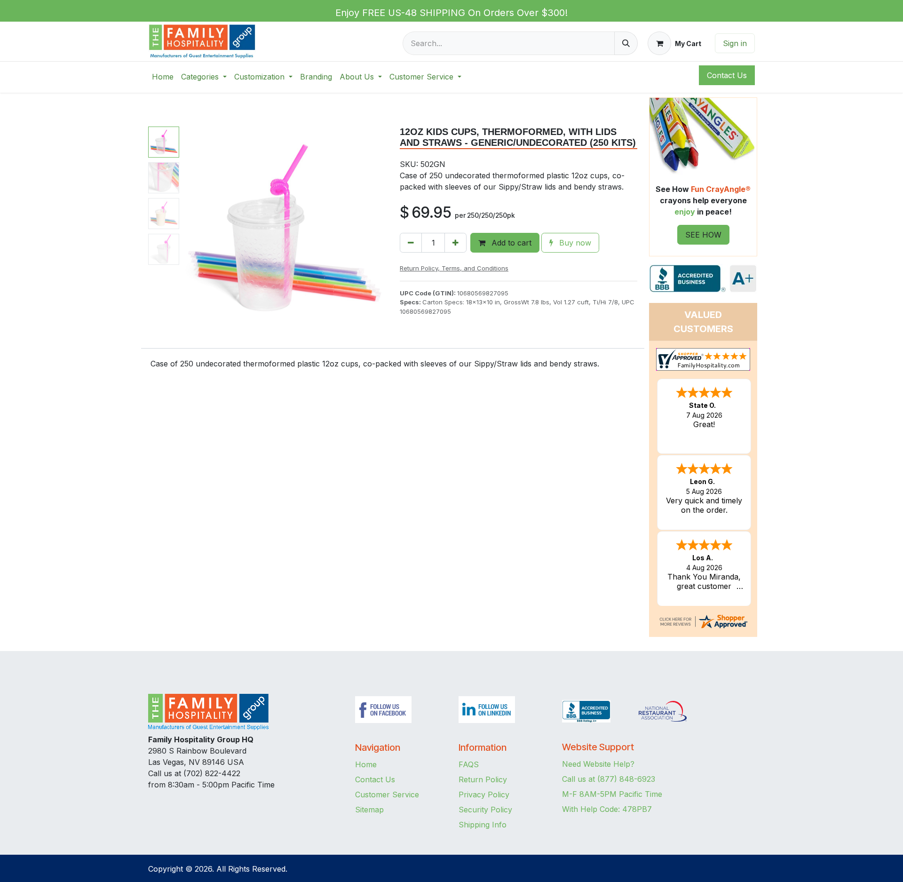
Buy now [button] (574, 242)
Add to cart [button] (510, 242)
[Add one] (455, 243)
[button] (193, 228)
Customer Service (387, 794)
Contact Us (375, 779)
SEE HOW (703, 234)
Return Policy (483, 779)
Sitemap (369, 809)
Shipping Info (483, 824)
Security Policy (485, 809)
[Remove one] (411, 243)
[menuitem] (162, 76)
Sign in (735, 43)
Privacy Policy (484, 794)
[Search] (626, 43)
